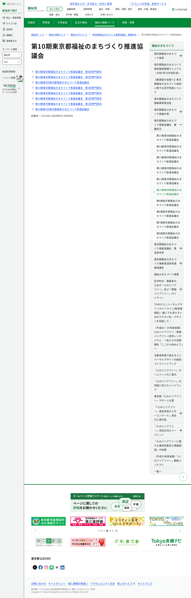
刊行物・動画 (72, 14)
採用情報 (87, 8)
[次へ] (180, 530)
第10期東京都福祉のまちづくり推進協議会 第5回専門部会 (68, 77)
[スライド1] (99, 531)
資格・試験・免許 (123, 8)
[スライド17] (110, 531)
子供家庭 (62, 22)
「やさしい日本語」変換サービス (148, 3)
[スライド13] (107, 531)
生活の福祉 (81, 22)
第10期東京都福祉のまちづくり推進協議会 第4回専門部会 (68, 87)
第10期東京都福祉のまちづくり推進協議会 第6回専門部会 (68, 71)
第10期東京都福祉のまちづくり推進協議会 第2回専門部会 (68, 98)
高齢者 (31, 22)
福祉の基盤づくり (105, 22)
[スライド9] (104, 531)
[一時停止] (116, 530)
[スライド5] (101, 531)
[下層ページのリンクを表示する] (181, 55)
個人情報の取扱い (78, 583)
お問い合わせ (106, 14)
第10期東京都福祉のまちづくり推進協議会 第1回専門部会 (68, 104)
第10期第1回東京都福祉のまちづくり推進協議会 (62, 109)
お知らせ (89, 14)
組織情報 (71, 8)
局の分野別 (54, 8)
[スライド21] (113, 531)
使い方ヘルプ (124, 583)
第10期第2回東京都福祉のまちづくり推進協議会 (62, 82)
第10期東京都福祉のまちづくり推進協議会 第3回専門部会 (68, 93)
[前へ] (35, 530)
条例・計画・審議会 (147, 8)
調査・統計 (54, 14)
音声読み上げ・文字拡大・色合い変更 (91, 3)
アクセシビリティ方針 (102, 583)
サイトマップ (145, 583)
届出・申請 (104, 8)
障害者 (46, 22)
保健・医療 (128, 22)
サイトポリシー (57, 583)
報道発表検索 (8, 71)
